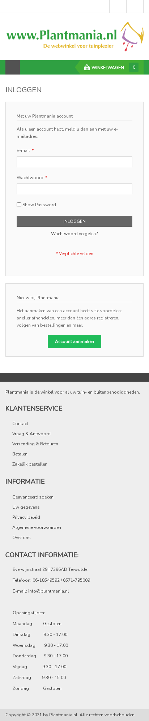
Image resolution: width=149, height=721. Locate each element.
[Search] (27, 67)
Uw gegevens (26, 507)
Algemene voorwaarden (36, 527)
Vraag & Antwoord (31, 434)
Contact (20, 424)
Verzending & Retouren (35, 444)
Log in (118, 6)
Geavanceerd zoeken (33, 497)
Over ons (21, 537)
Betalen (19, 454)
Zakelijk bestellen (29, 464)
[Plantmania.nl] (74, 36)
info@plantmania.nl (48, 591)
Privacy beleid (26, 517)
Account (135, 6)
